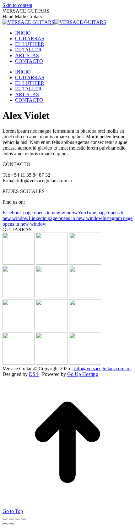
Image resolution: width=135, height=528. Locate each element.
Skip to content (17, 5)
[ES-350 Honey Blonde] (19, 363)
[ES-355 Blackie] (19, 329)
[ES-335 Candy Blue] (85, 329)
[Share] (11, 519)
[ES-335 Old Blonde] (52, 363)
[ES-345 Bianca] (19, 296)
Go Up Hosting (82, 374)
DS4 (34, 374)
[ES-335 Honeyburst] (52, 296)
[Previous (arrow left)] (5, 524)
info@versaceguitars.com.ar (102, 368)
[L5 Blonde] (52, 329)
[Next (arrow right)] (11, 524)
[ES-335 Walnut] (85, 263)
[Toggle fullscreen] (17, 519)
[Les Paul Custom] (52, 263)
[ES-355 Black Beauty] (85, 363)
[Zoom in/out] (23, 519)
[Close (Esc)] (5, 519)
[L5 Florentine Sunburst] (19, 263)
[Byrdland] (85, 296)
